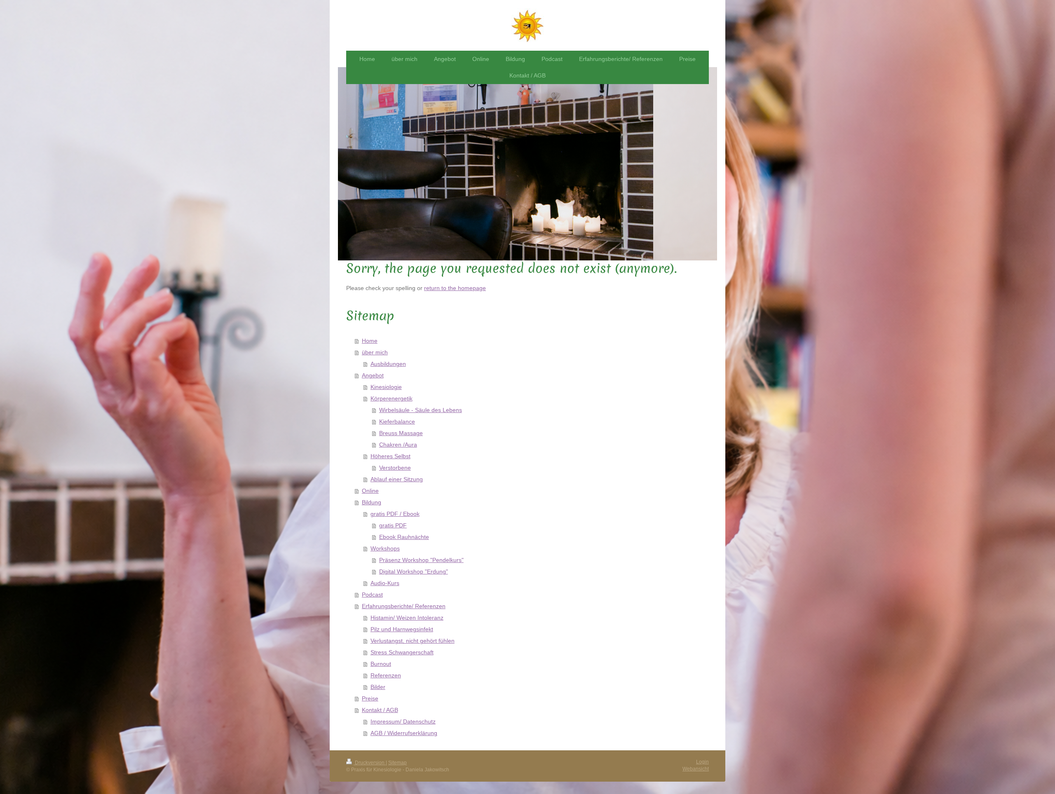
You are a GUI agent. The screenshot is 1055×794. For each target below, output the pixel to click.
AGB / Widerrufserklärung (403, 733)
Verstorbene (395, 467)
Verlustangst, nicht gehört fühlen (412, 640)
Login (702, 762)
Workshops (385, 548)
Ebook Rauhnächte (404, 537)
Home (369, 340)
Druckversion (370, 763)
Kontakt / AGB (380, 710)
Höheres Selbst (390, 456)
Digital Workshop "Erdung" (413, 571)
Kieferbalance (397, 421)
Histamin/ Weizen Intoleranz (406, 617)
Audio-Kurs (384, 583)
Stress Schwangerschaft (402, 652)
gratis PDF (393, 525)
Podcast (372, 594)
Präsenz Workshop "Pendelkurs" (421, 560)
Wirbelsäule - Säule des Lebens (420, 410)
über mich (375, 352)
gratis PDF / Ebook (395, 514)
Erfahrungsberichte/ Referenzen (403, 606)
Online (370, 490)
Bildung (371, 502)
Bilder (377, 687)
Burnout (380, 663)
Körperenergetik (391, 398)
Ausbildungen (388, 364)
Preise (370, 698)
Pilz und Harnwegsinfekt (401, 629)
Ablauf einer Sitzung (396, 479)
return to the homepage (455, 288)
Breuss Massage (401, 433)
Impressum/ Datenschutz (403, 721)
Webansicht (695, 769)
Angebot (373, 375)
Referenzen (385, 675)
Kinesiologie (386, 387)
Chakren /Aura (398, 444)
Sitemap (397, 763)
